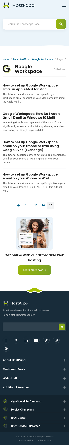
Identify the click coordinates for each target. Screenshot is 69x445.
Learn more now (33, 270)
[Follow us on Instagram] (56, 340)
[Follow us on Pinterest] (6, 348)
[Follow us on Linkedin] (26, 340)
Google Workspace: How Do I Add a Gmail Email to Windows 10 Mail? (31, 116)
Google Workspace (42, 59)
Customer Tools (14, 369)
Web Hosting (11, 378)
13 (35, 205)
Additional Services (16, 387)
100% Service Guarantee (25, 426)
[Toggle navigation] (64, 5)
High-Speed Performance (26, 401)
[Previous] (18, 205)
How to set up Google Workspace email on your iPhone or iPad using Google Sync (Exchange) (31, 146)
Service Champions (22, 409)
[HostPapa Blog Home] (18, 5)
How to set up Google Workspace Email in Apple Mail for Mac (30, 87)
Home (6, 59)
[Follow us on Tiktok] (46, 340)
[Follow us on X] (16, 340)
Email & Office (21, 59)
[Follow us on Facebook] (6, 340)
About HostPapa (14, 360)
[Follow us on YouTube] (36, 340)
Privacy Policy (44, 440)
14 (43, 205)
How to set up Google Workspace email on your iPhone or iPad (30, 176)
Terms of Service (25, 440)
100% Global (18, 417)
